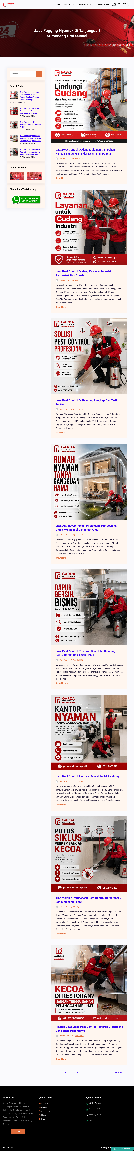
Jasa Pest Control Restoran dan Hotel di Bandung (87, 776)
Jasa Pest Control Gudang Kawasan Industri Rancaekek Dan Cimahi (29, 110)
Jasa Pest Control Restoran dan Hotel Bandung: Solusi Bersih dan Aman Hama (30, 151)
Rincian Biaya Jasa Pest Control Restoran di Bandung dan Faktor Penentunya (89, 1029)
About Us (45, 1103)
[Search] (39, 74)
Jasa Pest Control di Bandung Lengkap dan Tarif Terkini (30, 124)
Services (44, 1107)
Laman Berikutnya (118, 1073)
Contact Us (45, 1111)
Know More (61, 178)
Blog (43, 1119)
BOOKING (18, 1131)
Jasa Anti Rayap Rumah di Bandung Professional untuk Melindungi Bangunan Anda (30, 138)
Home (43, 1115)
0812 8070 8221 (124, 3)
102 (78, 1072)
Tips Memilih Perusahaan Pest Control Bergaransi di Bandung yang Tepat (89, 900)
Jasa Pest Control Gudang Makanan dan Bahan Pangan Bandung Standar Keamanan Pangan (29, 96)
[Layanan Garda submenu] (92, 4)
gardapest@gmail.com (98, 1109)
